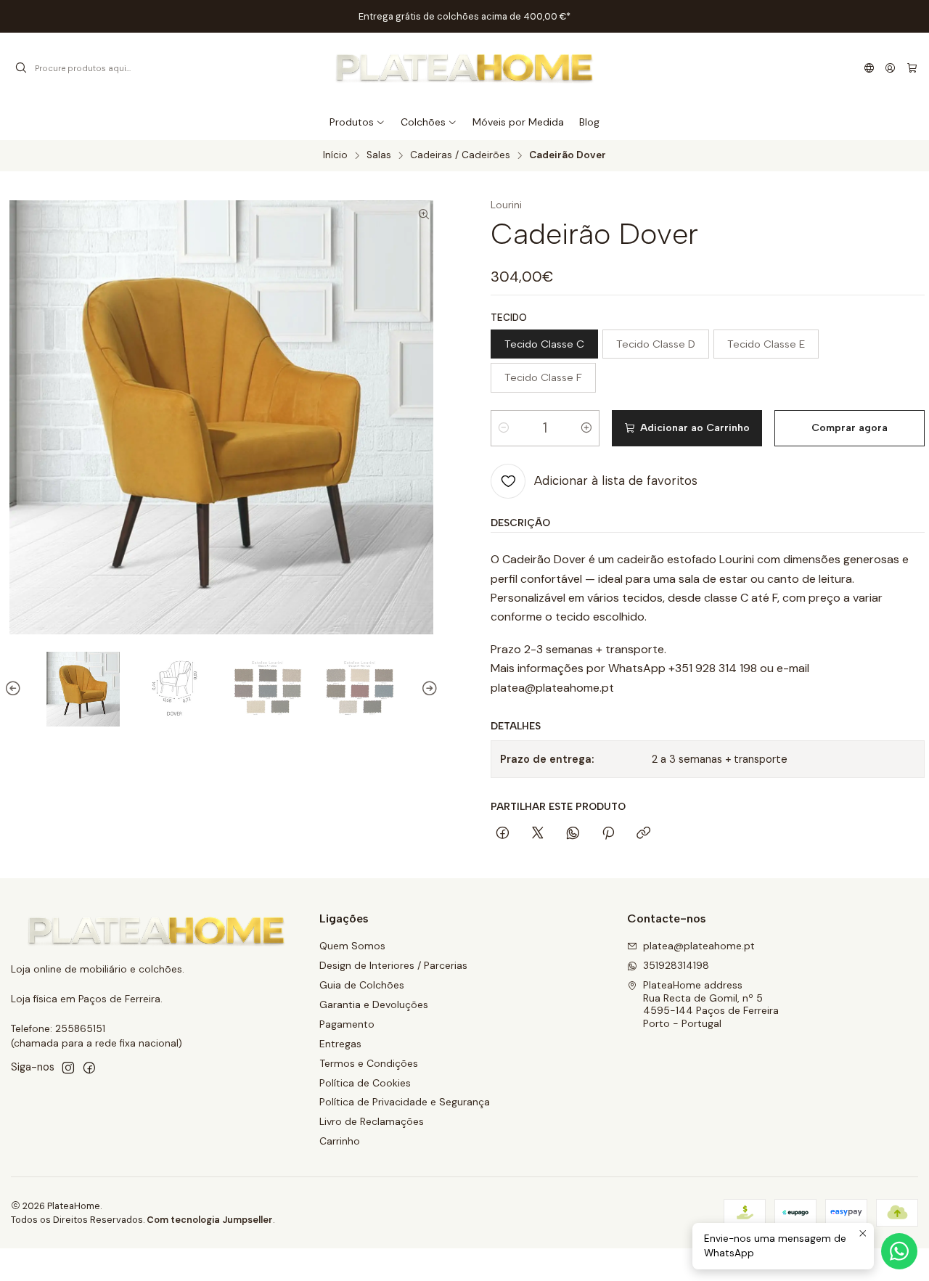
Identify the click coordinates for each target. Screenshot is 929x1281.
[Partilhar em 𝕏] (537, 834)
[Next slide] (427, 689)
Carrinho (339, 1140)
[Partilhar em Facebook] (503, 834)
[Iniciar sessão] (890, 68)
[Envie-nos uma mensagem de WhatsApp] (899, 1251)
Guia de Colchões (361, 984)
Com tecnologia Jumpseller (210, 1220)
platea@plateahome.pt (699, 945)
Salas (379, 155)
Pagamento (347, 1024)
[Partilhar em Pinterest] (608, 834)
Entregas (340, 1043)
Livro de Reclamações (371, 1121)
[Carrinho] (912, 68)
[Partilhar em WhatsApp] (573, 834)
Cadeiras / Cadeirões (460, 155)
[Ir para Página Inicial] (465, 68)
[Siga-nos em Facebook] (89, 1067)
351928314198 (676, 965)
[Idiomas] (869, 68)
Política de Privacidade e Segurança (404, 1101)
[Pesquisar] (21, 68)
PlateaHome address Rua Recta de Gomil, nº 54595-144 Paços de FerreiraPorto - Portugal (711, 1004)
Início (335, 155)
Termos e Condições (368, 1063)
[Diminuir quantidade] (503, 428)
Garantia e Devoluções (373, 1004)
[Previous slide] (15, 689)
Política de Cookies (365, 1082)
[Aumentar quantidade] (586, 428)
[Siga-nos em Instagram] (68, 1067)
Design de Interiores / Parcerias (393, 965)
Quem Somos (352, 945)
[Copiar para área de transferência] (643, 834)
